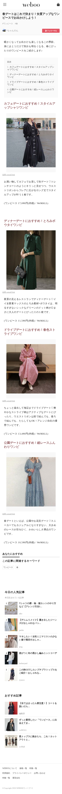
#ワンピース (7, 24)
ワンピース (8, 567)
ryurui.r (22, 680)
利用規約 (6, 773)
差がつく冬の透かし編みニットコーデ (38, 653)
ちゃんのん (12, 30)
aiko (20, 614)
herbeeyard (23, 663)
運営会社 (16, 778)
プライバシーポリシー (21, 773)
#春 (16, 24)
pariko (21, 630)
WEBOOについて (9, 768)
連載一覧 (23, 768)
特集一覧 (33, 768)
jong (20, 647)
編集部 (22, 713)
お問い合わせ (39, 773)
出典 (4, 175)
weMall (22, 747)
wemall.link (10, 175)
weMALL (23, 730)
